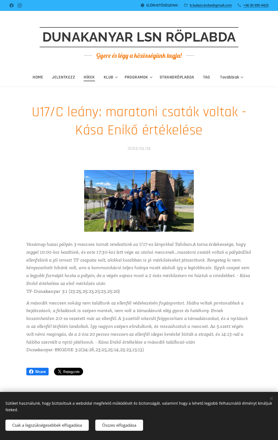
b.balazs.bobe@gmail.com (211, 5)
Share (40, 371)
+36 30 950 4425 (255, 5)
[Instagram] (19, 5)
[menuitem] (40, 77)
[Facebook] (11, 5)
